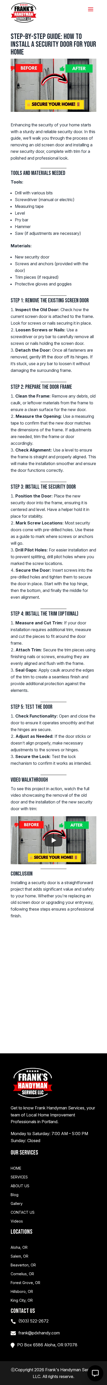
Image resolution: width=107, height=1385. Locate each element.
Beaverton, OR (23, 1265)
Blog (14, 1195)
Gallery (17, 1203)
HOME (16, 1168)
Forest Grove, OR (25, 1283)
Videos (17, 1221)
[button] (95, 1373)
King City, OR (22, 1300)
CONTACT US (23, 1212)
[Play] (53, 840)
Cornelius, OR (22, 1274)
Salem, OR (19, 1256)
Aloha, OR (19, 1247)
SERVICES (19, 1177)
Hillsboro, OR (22, 1291)
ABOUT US (20, 1186)
